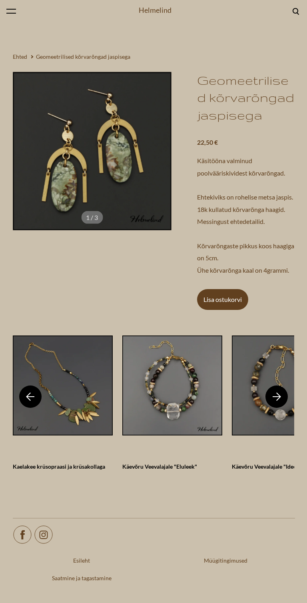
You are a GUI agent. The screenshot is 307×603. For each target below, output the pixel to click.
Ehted (20, 56)
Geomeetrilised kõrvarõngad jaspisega (83, 56)
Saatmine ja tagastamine (82, 578)
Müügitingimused (225, 560)
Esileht (81, 560)
